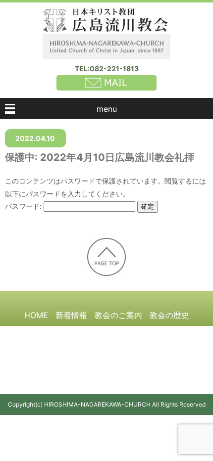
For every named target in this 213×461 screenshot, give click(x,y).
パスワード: (24, 206)
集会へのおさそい (165, 333)
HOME (36, 315)
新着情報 (71, 315)
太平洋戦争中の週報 (90, 333)
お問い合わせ (106, 369)
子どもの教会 (51, 351)
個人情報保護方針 (153, 351)
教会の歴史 (169, 315)
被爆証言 (32, 333)
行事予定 (98, 351)
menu (107, 109)
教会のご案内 (118, 315)
